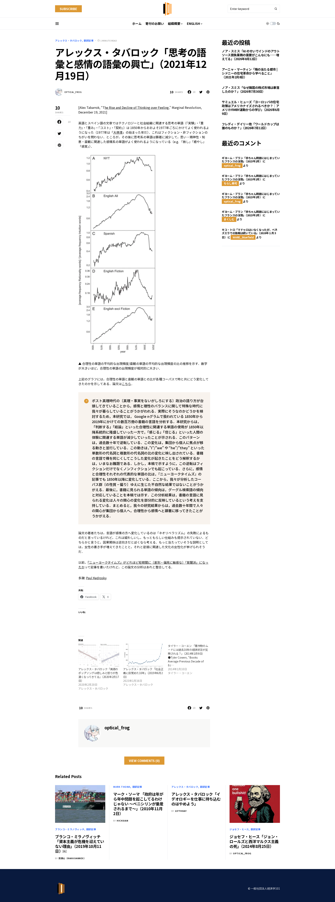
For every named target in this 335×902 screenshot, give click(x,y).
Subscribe (68, 8)
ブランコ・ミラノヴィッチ (69, 829)
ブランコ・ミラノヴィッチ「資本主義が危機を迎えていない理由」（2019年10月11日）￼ (79, 844)
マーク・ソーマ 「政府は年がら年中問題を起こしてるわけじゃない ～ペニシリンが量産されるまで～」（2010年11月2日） (138, 803)
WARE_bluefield (243, 237)
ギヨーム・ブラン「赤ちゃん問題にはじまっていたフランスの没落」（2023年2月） (251, 159)
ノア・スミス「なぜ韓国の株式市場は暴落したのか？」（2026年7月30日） (250, 89)
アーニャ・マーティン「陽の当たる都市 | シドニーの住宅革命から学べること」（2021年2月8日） (249, 73)
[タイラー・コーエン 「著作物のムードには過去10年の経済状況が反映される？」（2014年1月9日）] (190, 659)
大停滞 (118, 132)
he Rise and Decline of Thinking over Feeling (137, 107)
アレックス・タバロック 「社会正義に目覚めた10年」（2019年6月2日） (143, 673)
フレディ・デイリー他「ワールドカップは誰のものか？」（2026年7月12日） (250, 126)
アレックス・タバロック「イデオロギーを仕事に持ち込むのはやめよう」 (196, 799)
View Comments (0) (144, 760)
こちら (126, 383)
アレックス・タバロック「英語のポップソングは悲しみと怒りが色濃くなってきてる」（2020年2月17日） (98, 675)
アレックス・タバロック (68, 40)
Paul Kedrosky (96, 578)
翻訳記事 (88, 40)
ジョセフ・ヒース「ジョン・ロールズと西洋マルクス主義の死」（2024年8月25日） (254, 841)
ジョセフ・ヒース (239, 829)
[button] (57, 23)
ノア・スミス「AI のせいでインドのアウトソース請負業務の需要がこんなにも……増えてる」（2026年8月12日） (251, 55)
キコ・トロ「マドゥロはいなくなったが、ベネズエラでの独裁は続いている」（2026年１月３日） (249, 233)
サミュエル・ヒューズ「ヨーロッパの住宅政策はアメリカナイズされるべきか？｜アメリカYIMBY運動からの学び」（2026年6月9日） (251, 108)
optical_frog (73, 91)
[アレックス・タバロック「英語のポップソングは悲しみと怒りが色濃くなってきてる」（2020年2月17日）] (98, 655)
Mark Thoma (121, 786)
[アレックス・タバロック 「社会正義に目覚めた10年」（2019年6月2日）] (143, 655)
